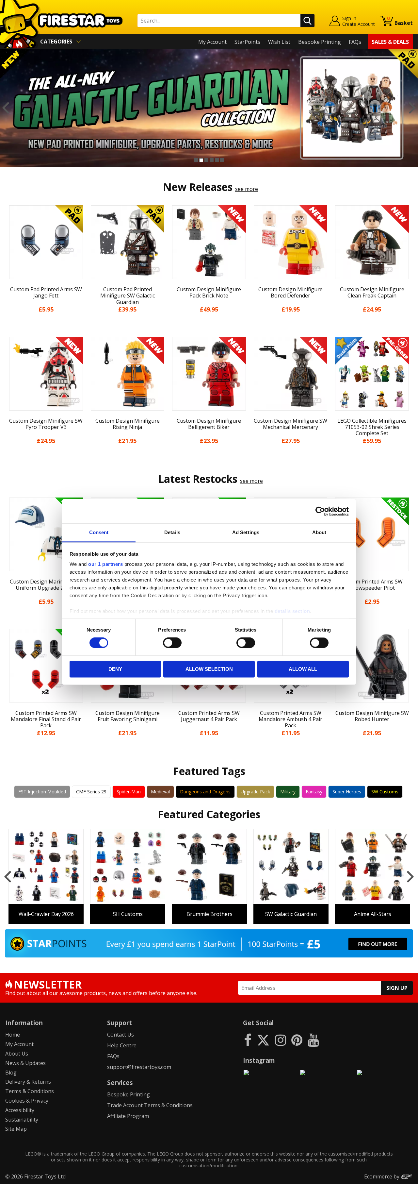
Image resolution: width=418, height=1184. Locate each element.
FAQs (355, 41)
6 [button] (222, 160)
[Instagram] (280, 1040)
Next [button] (412, 108)
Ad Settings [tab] (245, 532)
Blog (11, 1072)
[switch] (172, 643)
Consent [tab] (99, 532)
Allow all (303, 669)
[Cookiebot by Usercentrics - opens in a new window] (320, 511)
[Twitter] (263, 1040)
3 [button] (206, 160)
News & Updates (25, 1063)
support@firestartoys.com (139, 1067)
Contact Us (120, 1034)
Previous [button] (5, 108)
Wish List (279, 41)
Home (12, 1034)
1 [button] (196, 160)
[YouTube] (313, 1040)
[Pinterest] (296, 1040)
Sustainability (21, 1119)
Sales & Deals (390, 41)
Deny (115, 669)
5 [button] (217, 160)
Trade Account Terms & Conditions (150, 1105)
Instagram (259, 1060)
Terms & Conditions (29, 1091)
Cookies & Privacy (26, 1100)
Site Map (16, 1128)
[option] (209, 108)
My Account (212, 41)
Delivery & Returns (28, 1081)
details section (292, 611)
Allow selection (209, 669)
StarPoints (247, 41)
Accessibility (19, 1110)
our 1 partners (105, 564)
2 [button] (201, 160)
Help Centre (122, 1045)
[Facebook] (247, 1040)
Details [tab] (172, 532)
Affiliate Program (128, 1116)
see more (246, 189)
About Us (16, 1053)
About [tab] (319, 532)
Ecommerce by (382, 1176)
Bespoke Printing (319, 41)
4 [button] (212, 160)
